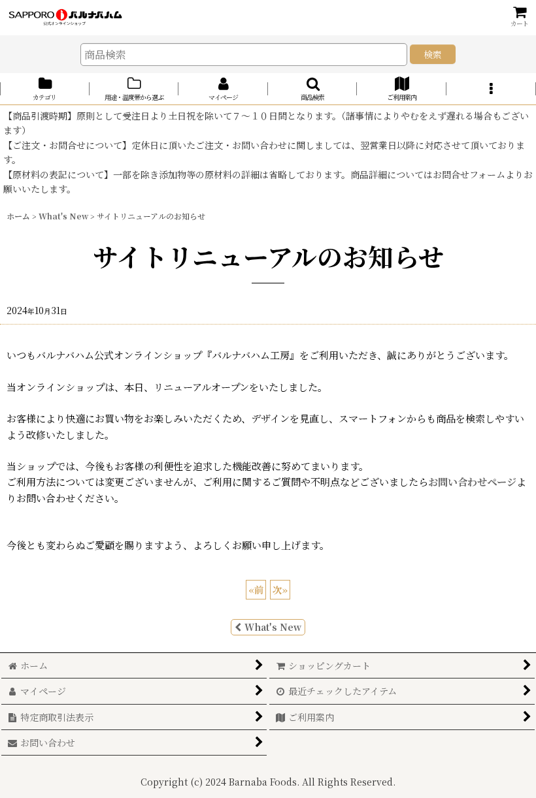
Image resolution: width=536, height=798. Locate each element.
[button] (313, 88)
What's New (272, 626)
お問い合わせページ (472, 481)
